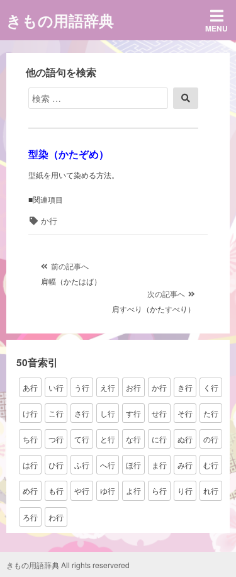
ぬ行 (185, 439)
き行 (185, 387)
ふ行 (81, 464)
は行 (30, 464)
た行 (210, 413)
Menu (216, 28)
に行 (159, 439)
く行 (210, 387)
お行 (133, 387)
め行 (30, 490)
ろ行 (30, 517)
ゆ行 (107, 490)
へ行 (107, 464)
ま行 (159, 464)
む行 (210, 464)
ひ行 (56, 464)
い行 (56, 387)
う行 (81, 387)
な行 (133, 439)
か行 (49, 221)
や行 (81, 490)
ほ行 (133, 464)
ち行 (30, 439)
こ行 (56, 413)
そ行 (185, 413)
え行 (107, 387)
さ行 (81, 413)
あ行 (30, 387)
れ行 (210, 490)
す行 (133, 413)
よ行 (133, 490)
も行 (56, 490)
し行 (107, 413)
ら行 (159, 490)
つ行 (56, 439)
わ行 (56, 517)
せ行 (159, 413)
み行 (185, 464)
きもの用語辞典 (60, 20)
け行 (30, 413)
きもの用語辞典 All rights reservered (68, 564)
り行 (185, 490)
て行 (81, 439)
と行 (107, 439)
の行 (210, 439)
